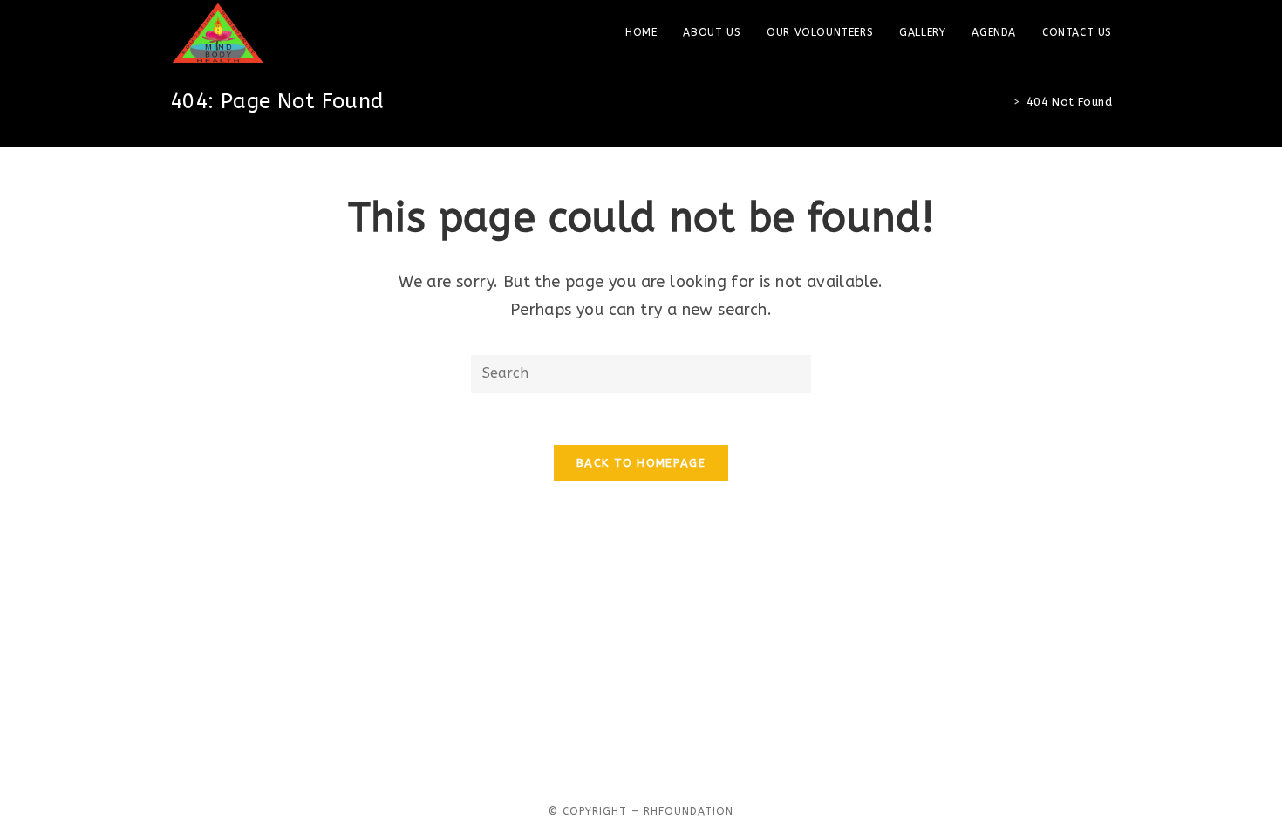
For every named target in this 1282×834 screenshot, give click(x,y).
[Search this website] (641, 372)
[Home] (1003, 101)
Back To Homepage (641, 462)
